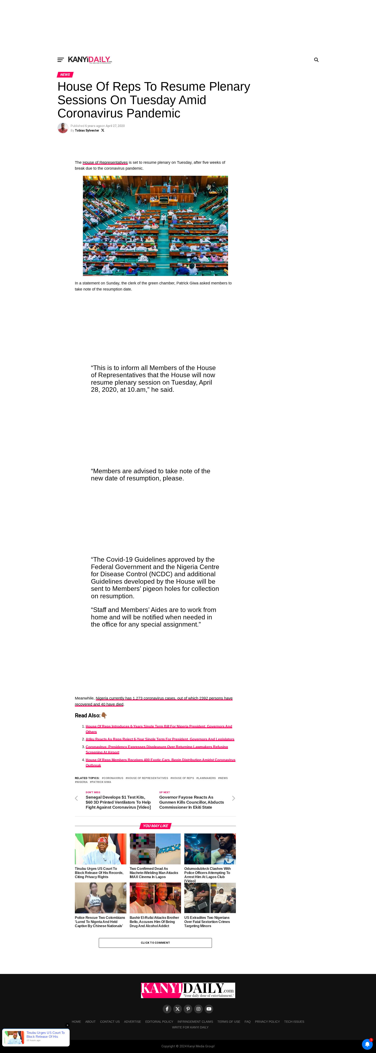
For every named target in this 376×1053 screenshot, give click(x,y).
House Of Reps (183, 778)
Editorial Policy (159, 1021)
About (90, 1021)
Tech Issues (294, 1021)
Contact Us (110, 1021)
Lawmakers (207, 778)
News (224, 778)
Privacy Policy (267, 1021)
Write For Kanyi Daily (190, 1027)
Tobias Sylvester (87, 130)
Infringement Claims (195, 1021)
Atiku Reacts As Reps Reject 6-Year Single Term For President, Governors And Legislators (160, 739)
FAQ (248, 1021)
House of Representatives (105, 162)
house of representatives (147, 778)
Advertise (132, 1021)
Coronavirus (113, 778)
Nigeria (82, 782)
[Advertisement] (188, 27)
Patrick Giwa (101, 782)
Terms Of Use (228, 1021)
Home (76, 1021)
